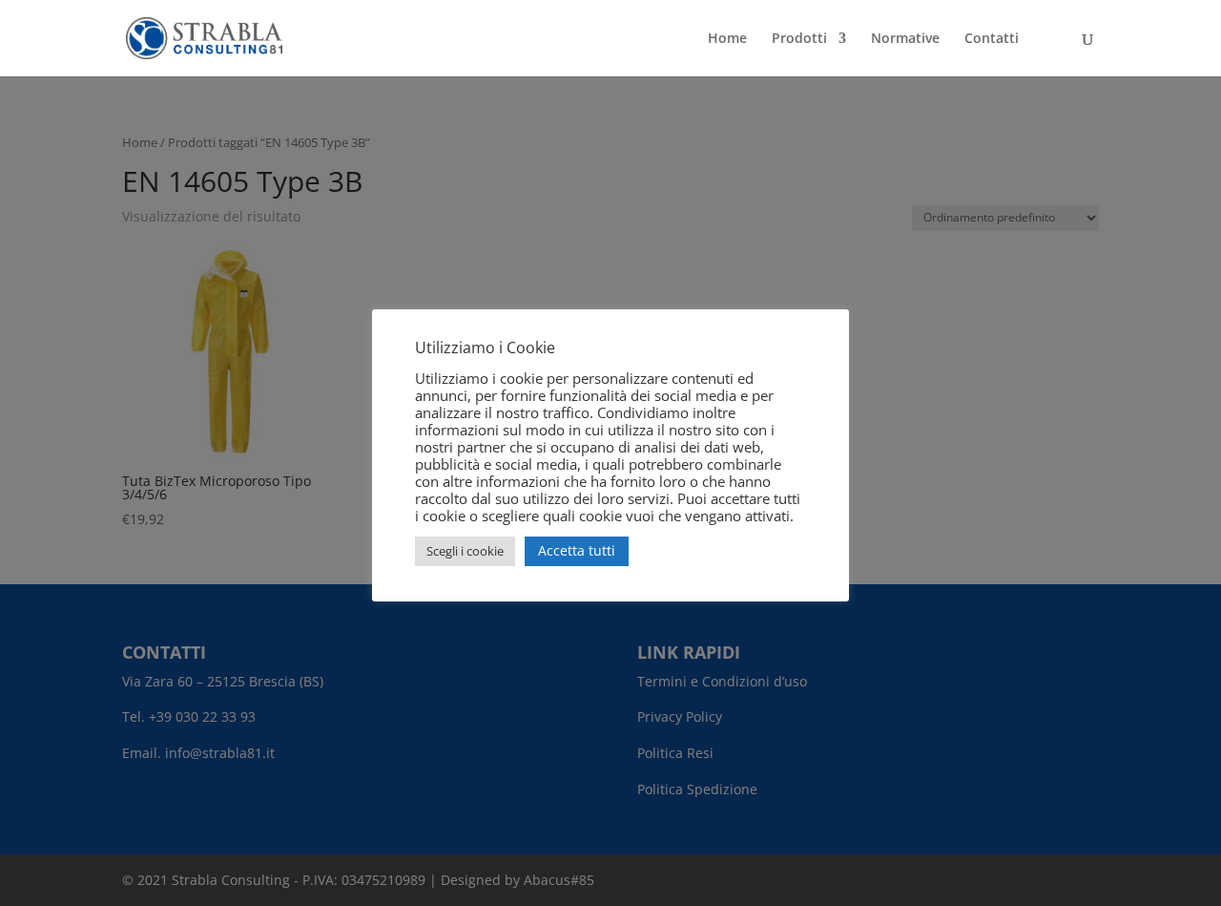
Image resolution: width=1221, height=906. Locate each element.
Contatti (991, 39)
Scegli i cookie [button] (465, 550)
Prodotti (799, 39)
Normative (905, 39)
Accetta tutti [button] (576, 550)
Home (727, 39)
